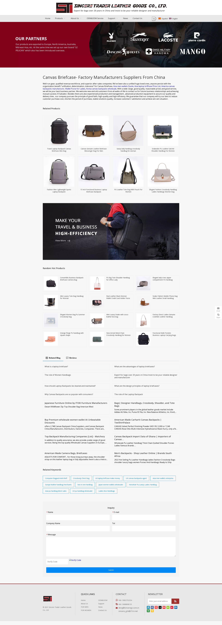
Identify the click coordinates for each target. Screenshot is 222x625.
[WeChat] (167, 607)
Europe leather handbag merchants (58, 485)
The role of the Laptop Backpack (128, 394)
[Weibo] (171, 607)
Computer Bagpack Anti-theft (56, 478)
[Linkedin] (148, 607)
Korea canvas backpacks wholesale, (101, 88)
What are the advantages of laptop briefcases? (134, 366)
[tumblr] (156, 607)
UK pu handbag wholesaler (82, 491)
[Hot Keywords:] (154, 19)
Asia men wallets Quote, (123, 86)
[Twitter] (160, 607)
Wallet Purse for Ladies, (75, 88)
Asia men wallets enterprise (163, 478)
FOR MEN (84, 607)
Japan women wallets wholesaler (111, 485)
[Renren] (175, 607)
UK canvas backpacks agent (136, 478)
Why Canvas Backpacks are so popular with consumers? (69, 394)
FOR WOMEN (86, 610)
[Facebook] (152, 607)
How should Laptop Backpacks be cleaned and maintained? (70, 386)
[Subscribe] (175, 601)
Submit (111, 570)
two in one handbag (85, 485)
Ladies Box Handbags (107, 491)
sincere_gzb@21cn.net (128, 611)
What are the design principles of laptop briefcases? (136, 386)
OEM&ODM (102, 600)
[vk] (164, 607)
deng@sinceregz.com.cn (129, 608)
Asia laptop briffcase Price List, (147, 86)
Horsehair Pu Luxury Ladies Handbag (143, 485)
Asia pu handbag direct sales (55, 491)
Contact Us (102, 610)
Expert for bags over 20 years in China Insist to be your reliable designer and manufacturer (145, 376)
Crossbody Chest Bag (81, 478)
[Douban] (148, 610)
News (100, 607)
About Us (84, 603)
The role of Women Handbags (58, 375)
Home (83, 600)
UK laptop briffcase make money (107, 478)
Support (101, 603)
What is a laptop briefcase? (56, 366)
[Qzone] (152, 610)
